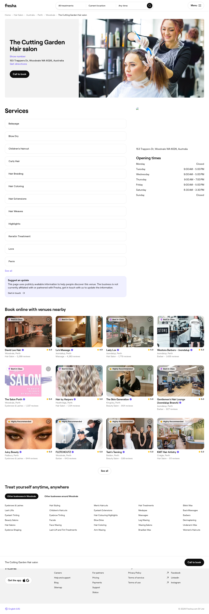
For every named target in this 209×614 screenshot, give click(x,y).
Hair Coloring (100, 525)
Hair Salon (18, 15)
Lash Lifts (9, 510)
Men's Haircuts (101, 505)
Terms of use (134, 582)
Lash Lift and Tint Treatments (63, 530)
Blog (56, 582)
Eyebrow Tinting (57, 515)
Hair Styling (54, 505)
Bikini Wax (188, 505)
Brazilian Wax (144, 530)
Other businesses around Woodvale (61, 496)
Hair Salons (10, 525)
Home (8, 15)
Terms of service (136, 577)
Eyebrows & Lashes (14, 505)
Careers (58, 573)
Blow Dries (99, 520)
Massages (143, 515)
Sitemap (58, 587)
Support (96, 587)
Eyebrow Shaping (13, 530)
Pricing (95, 577)
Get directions (18, 64)
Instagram (176, 582)
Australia (30, 15)
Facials (52, 520)
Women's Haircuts (191, 530)
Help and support (62, 577)
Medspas (142, 510)
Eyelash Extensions (103, 510)
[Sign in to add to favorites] (48, 319)
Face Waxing (55, 525)
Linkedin (175, 577)
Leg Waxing (143, 520)
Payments (97, 582)
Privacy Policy (134, 573)
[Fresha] (10, 5)
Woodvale (50, 15)
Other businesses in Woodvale (21, 496)
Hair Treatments (146, 505)
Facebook (175, 573)
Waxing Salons (145, 525)
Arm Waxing (99, 530)
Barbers (186, 515)
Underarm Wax (190, 525)
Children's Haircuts (58, 510)
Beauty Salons (11, 520)
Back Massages (190, 510)
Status (95, 592)
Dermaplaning (189, 520)
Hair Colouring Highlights (106, 515)
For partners (98, 573)
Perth (40, 15)
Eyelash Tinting (12, 515)
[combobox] (70, 5)
